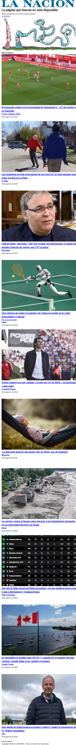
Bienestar (5, 455)
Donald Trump (8, 664)
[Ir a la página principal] (38, 7)
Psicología (6, 251)
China (4, 322)
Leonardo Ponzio (8, 389)
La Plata (5, 181)
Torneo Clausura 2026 (11, 114)
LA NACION (6, 16)
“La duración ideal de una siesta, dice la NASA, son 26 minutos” (35, 452)
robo (3, 734)
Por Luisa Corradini (9, 320)
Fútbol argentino (8, 595)
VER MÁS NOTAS (7, 741)
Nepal (4, 528)
